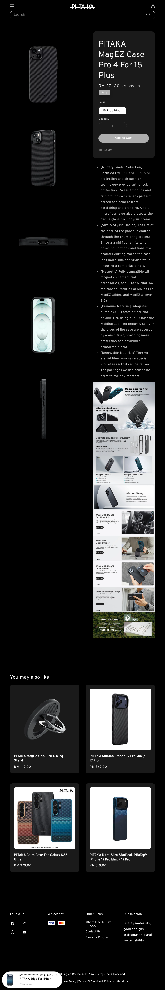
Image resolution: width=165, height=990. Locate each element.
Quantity (104, 119)
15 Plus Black (112, 110)
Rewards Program (98, 937)
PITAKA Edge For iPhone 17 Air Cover (37, 979)
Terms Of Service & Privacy (96, 981)
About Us (122, 981)
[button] (12, 6)
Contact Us (93, 931)
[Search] (148, 15)
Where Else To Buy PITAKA (98, 924)
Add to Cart (124, 138)
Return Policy (67, 981)
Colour (102, 102)
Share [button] (108, 150)
